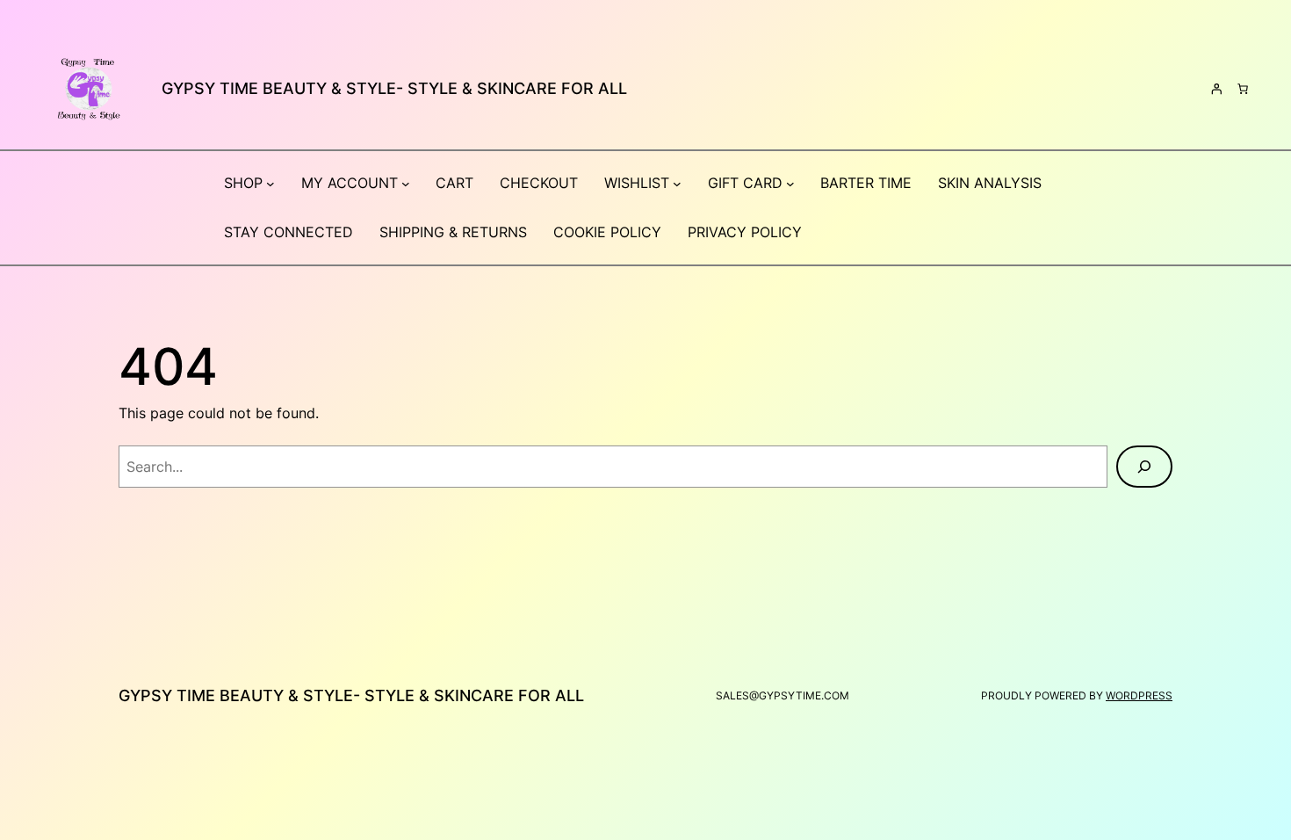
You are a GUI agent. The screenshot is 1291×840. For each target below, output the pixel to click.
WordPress (1139, 695)
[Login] (1216, 89)
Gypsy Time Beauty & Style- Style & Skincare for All (394, 88)
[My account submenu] (405, 183)
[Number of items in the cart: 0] (1243, 89)
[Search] (1144, 466)
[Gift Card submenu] (790, 183)
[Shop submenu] (270, 183)
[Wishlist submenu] (677, 183)
